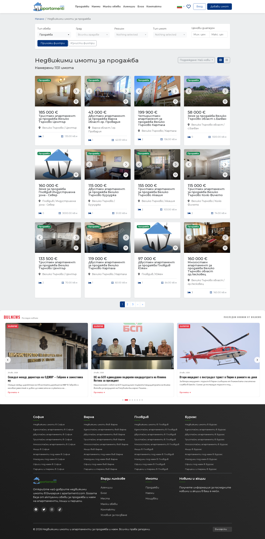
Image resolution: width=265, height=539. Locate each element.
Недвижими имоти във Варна (100, 424)
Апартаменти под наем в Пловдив (154, 454)
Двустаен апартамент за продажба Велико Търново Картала (106, 265)
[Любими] (188, 6)
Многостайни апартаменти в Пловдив (156, 444)
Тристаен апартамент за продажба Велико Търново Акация (156, 192)
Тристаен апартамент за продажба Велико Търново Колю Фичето (206, 192)
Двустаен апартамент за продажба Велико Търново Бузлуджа (106, 192)
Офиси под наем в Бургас (199, 464)
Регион (119, 28)
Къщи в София (41, 449)
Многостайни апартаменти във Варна (106, 444)
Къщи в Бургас (193, 449)
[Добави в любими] (76, 101)
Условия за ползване (114, 515)
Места (105, 498)
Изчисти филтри (83, 43)
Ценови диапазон (203, 28)
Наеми (96, 6)
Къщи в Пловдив (143, 449)
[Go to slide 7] (139, 400)
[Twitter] (44, 509)
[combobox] (54, 35)
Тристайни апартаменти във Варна (104, 439)
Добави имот (219, 6)
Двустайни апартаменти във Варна (104, 434)
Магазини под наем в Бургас (201, 459)
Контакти (153, 6)
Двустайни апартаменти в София (52, 434)
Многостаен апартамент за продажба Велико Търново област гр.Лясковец (201, 268)
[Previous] (8, 360)
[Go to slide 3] (130, 400)
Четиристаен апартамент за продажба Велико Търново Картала (151, 120)
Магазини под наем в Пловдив (151, 459)
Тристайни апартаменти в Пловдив (155, 439)
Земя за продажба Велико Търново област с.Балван (207, 117)
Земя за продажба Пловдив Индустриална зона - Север (57, 192)
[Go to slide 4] (132, 400)
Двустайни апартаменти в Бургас (205, 434)
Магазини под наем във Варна (100, 459)
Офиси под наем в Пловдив (149, 464)
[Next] (257, 360)
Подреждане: (195, 60)
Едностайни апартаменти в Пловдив (155, 429)
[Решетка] (220, 60)
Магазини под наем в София (49, 459)
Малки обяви (112, 6)
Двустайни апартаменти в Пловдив (155, 434)
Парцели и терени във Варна (100, 469)
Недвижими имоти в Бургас (201, 424)
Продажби (82, 6)
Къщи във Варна (93, 449)
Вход (199, 6)
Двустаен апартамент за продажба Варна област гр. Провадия (106, 119)
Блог (141, 6)
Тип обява (43, 28)
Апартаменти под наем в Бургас (204, 454)
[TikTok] (60, 509)
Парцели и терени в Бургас (201, 469)
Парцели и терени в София (48, 469)
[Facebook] (36, 509)
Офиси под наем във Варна (99, 464)
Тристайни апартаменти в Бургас (205, 439)
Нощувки (152, 498)
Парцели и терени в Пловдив (151, 469)
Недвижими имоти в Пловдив (151, 424)
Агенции (129, 6)
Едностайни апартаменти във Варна (105, 429)
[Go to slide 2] (126, 400)
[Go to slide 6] (137, 400)
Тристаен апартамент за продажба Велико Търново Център (57, 119)
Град (79, 28)
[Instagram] (52, 509)
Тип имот (159, 28)
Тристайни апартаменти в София (52, 439)
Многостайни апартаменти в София (54, 444)
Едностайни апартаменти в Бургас (205, 429)
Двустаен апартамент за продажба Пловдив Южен (156, 265)
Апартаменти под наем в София (51, 454)
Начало (39, 18)
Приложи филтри (53, 43)
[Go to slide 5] (134, 400)
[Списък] (227, 60)
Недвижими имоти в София (49, 424)
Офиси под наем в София (47, 464)
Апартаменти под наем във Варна (103, 454)
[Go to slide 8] (142, 400)
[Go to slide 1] (122, 400)
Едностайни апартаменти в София (53, 429)
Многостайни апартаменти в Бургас (206, 444)
